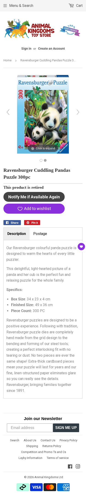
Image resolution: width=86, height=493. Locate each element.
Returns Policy (51, 446)
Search (14, 440)
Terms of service (58, 458)
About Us (30, 440)
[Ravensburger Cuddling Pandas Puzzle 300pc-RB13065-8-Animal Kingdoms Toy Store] (41, 160)
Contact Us (48, 440)
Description (16, 234)
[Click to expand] (43, 114)
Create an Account (51, 48)
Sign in (26, 48)
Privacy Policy (68, 440)
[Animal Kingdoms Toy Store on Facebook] (70, 467)
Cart (79, 5)
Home (7, 60)
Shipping (32, 446)
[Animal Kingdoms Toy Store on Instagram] (78, 467)
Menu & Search (21, 5)
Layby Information (30, 458)
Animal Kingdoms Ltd (48, 477)
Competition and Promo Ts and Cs (43, 452)
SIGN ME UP (66, 428)
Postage (40, 234)
